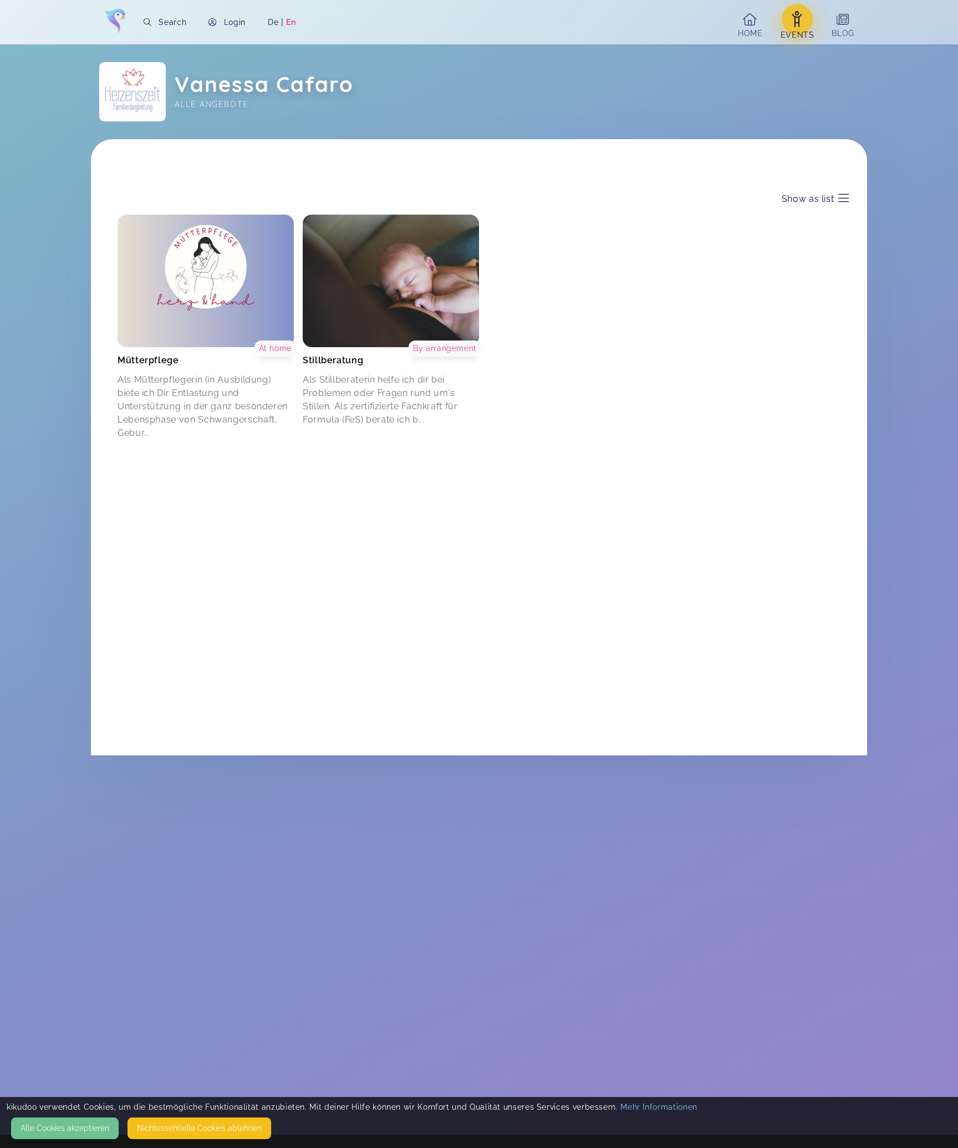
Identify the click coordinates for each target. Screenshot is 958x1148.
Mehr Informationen (658, 1107)
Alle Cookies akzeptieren (65, 1128)
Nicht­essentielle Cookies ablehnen (199, 1128)
